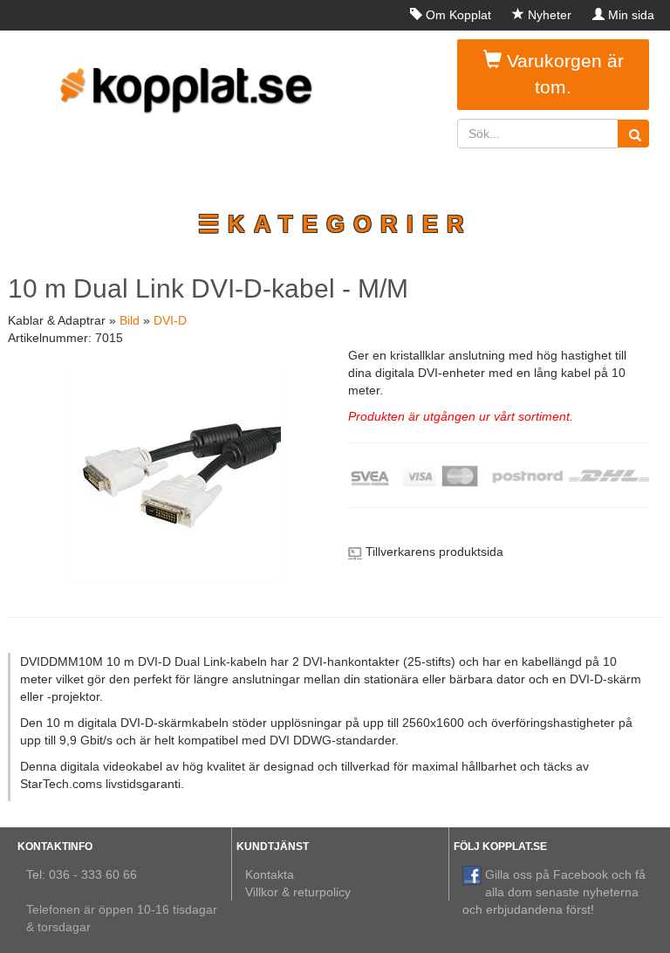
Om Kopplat (458, 15)
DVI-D (170, 320)
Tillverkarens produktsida (434, 552)
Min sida (631, 15)
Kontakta (269, 874)
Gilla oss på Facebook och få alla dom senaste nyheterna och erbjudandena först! (554, 891)
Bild (130, 320)
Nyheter (549, 15)
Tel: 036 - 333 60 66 (81, 874)
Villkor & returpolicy (298, 892)
